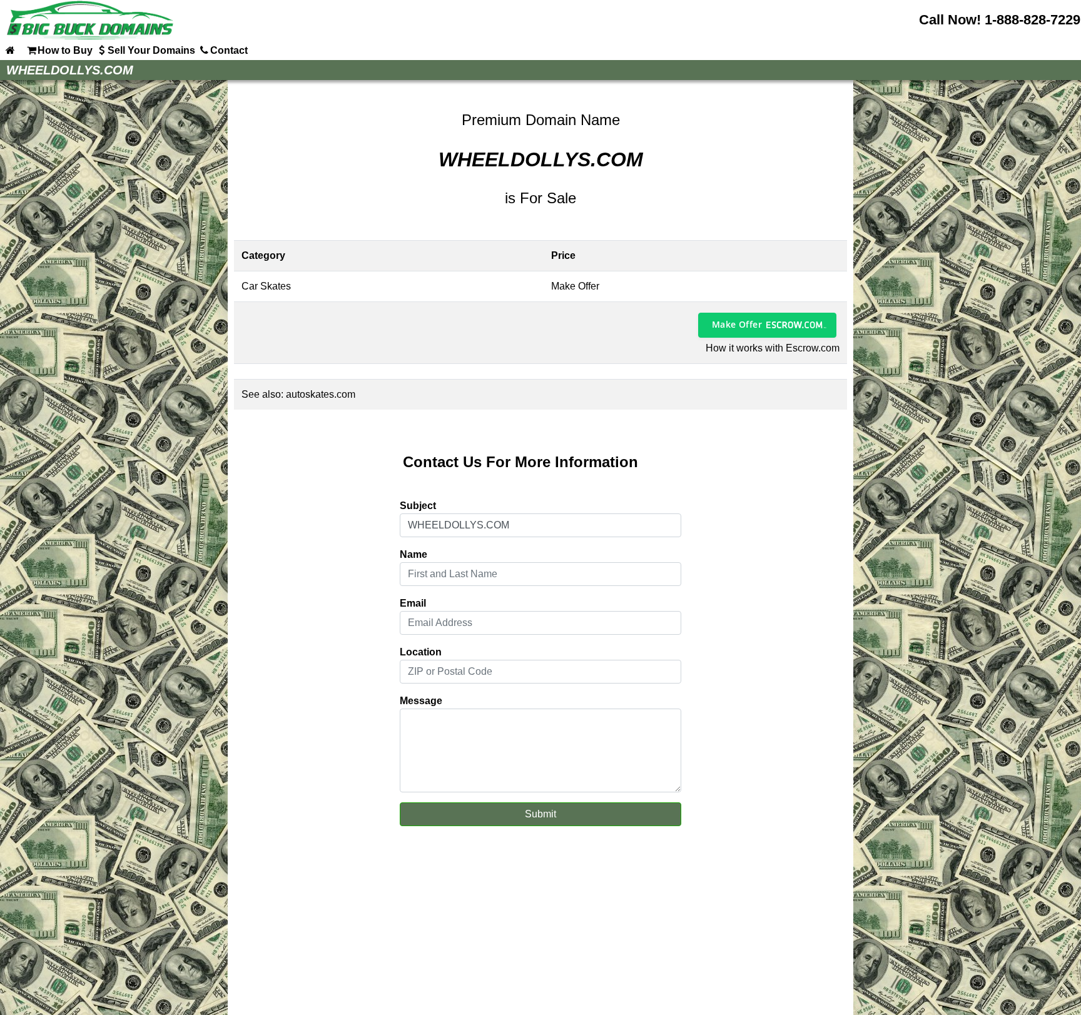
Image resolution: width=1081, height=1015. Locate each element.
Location (421, 652)
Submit (540, 814)
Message (421, 700)
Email (413, 603)
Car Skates (266, 286)
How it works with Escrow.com (773, 348)
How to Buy (65, 50)
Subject (418, 505)
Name (413, 554)
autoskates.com (320, 394)
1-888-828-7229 (1032, 20)
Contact (229, 50)
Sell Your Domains (151, 50)
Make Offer (737, 324)
